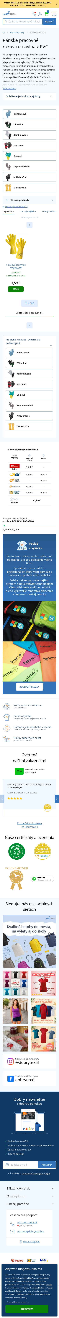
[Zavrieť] (56, 4)
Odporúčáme (8, 211)
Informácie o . (29, 1173)
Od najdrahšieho (49, 211)
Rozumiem (27, 1308)
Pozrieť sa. (40, 5)
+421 (27, 1222)
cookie (49, 1284)
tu (28, 1302)
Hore (30, 303)
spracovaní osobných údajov (35, 1173)
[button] (57, 799)
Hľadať (49, 21)
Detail (16, 289)
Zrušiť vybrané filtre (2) (16, 206)
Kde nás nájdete (31, 1241)
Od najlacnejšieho (28, 211)
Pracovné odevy (17, 32)
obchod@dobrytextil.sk (30, 1231)
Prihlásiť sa (47, 1165)
